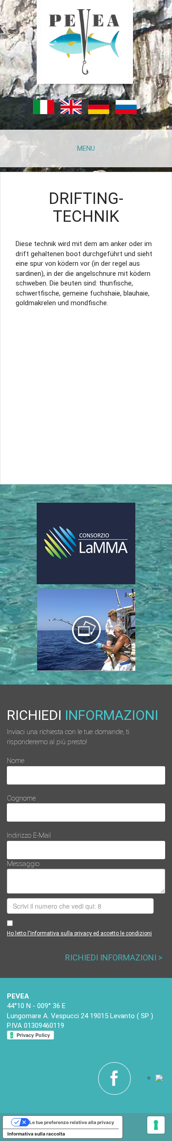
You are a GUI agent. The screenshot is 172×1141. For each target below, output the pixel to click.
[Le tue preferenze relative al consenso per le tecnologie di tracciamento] (156, 1125)
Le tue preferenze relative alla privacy (71, 1122)
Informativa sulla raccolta (36, 1133)
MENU (86, 148)
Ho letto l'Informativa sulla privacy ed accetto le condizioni (79, 933)
